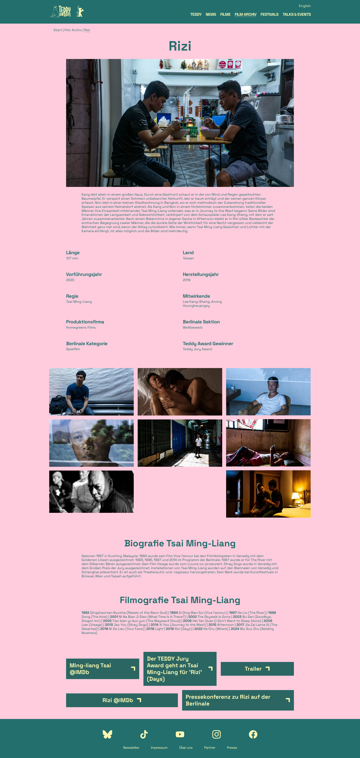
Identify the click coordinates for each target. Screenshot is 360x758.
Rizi (87, 30)
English (305, 6)
